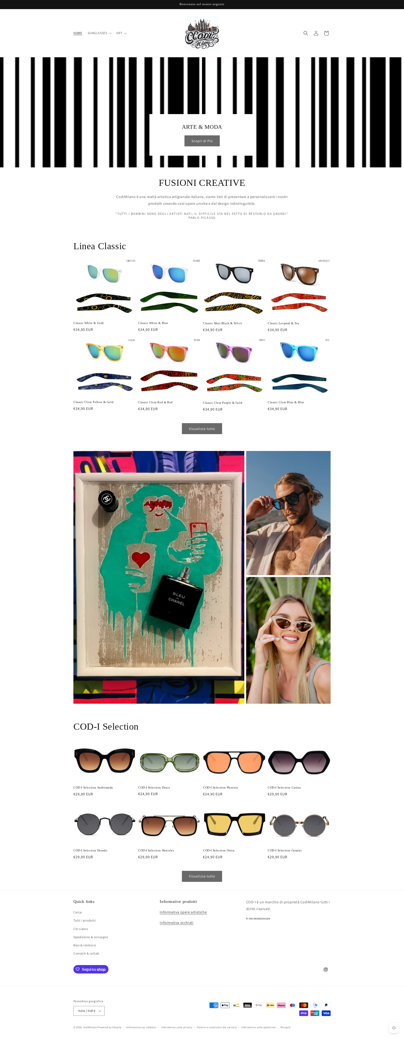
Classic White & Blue (153, 323)
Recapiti (286, 1027)
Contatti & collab (86, 953)
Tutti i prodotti (84, 920)
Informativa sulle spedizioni (258, 1027)
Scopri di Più (202, 141)
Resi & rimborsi (84, 945)
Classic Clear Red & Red (155, 402)
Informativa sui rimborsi (141, 1027)
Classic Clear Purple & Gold (222, 402)
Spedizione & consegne (90, 937)
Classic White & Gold (88, 323)
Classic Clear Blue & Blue (286, 402)
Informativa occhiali (176, 922)
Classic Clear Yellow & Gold (93, 402)
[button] (99, 33)
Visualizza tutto (202, 428)
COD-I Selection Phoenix (220, 787)
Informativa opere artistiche (183, 912)
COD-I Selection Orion (219, 850)
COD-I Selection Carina (284, 787)
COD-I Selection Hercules (156, 850)
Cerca (77, 912)
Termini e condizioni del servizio (217, 1027)
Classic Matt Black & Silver (222, 323)
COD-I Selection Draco (154, 787)
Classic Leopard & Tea (283, 323)
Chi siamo (80, 929)
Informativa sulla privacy (176, 1027)
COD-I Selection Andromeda (93, 787)
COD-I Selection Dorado (90, 850)
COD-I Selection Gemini (285, 850)
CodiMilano (90, 1027)
